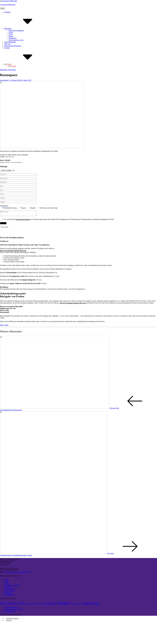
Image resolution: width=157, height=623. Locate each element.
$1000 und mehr (37, 603)
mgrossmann (4, 80)
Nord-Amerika (9, 591)
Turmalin (94, 603)
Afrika (11, 32)
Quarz (79, 603)
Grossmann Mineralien (7, 4)
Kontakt (7, 48)
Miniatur (63, 603)
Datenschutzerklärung (23, 219)
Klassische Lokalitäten (16, 30)
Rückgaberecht (9, 611)
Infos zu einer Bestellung (12, 46)
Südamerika (13, 38)
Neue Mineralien (10, 42)
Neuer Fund (73, 603)
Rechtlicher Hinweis (11, 607)
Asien (10, 34)
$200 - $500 (4, 325)
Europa (11, 36)
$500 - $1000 (28, 603)
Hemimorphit (17, 410)
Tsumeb (85, 603)
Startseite (7, 12)
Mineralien (8, 28)
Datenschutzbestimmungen (13, 609)
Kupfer (29, 555)
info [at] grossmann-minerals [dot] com (13, 250)
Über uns (7, 44)
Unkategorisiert (9, 595)
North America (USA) (16, 40)
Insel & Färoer (50, 603)
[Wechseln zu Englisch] (12, 66)
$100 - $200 (5, 603)
